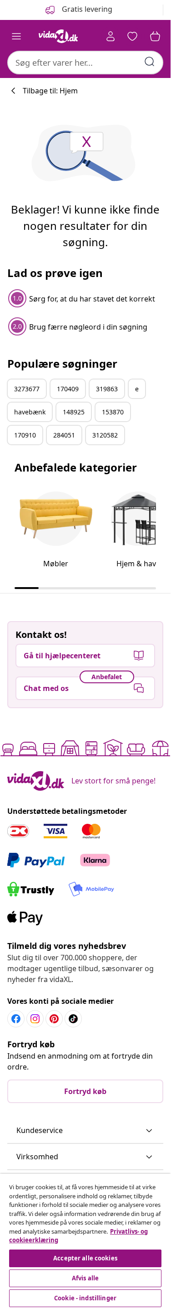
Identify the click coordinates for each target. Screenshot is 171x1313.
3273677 (27, 388)
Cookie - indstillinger (85, 1298)
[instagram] (35, 1018)
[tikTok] (73, 1018)
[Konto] (111, 36)
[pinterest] (54, 1018)
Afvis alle (85, 1278)
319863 (107, 388)
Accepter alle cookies (85, 1258)
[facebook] (15, 1018)
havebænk (29, 412)
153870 (113, 412)
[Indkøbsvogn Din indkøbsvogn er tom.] (155, 36)
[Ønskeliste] (132, 36)
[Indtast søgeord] (149, 61)
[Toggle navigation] (16, 36)
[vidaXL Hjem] (58, 36)
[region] (85, 1241)
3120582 (105, 435)
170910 (25, 435)
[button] (85, 1131)
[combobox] (85, 62)
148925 (74, 412)
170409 (68, 388)
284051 (64, 435)
